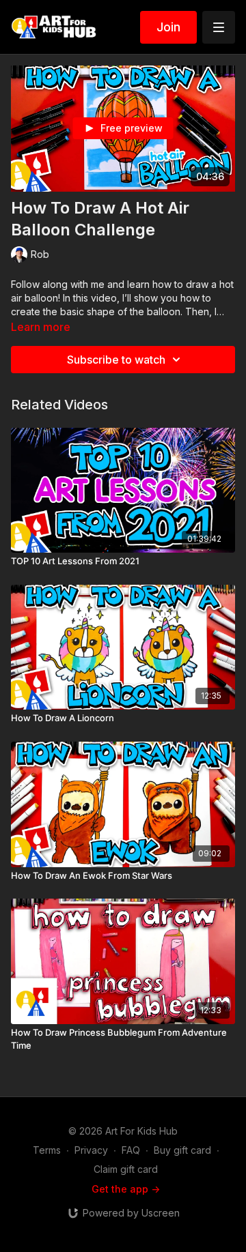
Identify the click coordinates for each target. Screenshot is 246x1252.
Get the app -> (126, 1189)
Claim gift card (126, 1169)
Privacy (91, 1150)
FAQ (131, 1150)
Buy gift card (182, 1150)
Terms (47, 1150)
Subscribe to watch (116, 359)
